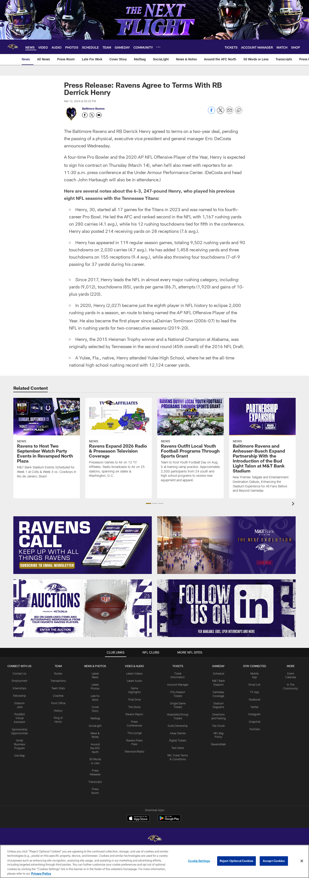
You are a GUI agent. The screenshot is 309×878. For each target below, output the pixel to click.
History (58, 710)
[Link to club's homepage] (12, 46)
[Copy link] (238, 110)
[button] (148, 503)
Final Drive (134, 699)
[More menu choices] (158, 47)
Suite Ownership (178, 725)
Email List (254, 684)
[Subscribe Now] (82, 545)
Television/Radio (134, 751)
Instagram (254, 714)
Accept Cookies (274, 861)
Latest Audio (134, 680)
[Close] (302, 861)
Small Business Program (19, 744)
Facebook (254, 699)
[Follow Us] (226, 608)
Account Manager (177, 684)
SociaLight (95, 725)
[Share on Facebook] (211, 113)
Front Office (58, 703)
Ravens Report (134, 714)
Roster (58, 673)
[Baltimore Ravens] (154, 839)
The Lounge (134, 732)
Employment (19, 680)
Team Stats (58, 688)
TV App (254, 692)
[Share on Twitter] (220, 113)
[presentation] (294, 504)
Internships (19, 688)
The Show (134, 706)
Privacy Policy (41, 873)
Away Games (178, 733)
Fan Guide (218, 725)
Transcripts (95, 781)
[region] (154, 861)
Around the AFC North (95, 748)
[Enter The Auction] (82, 608)
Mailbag (95, 718)
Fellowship (19, 695)
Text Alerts (177, 747)
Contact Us (19, 673)
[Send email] (229, 113)
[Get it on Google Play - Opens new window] (169, 820)
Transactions (58, 680)
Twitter (254, 706)
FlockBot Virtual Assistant (19, 718)
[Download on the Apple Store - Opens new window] (138, 819)
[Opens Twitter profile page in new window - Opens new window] (92, 115)
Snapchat (254, 721)
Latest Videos (134, 673)
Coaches (58, 695)
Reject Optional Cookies (236, 861)
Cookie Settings (199, 861)
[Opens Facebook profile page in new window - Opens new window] (85, 115)
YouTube (254, 729)
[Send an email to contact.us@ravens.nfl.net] (99, 115)
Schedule (218, 673)
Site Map (19, 755)
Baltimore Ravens (93, 108)
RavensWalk (218, 744)
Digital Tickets (177, 740)
